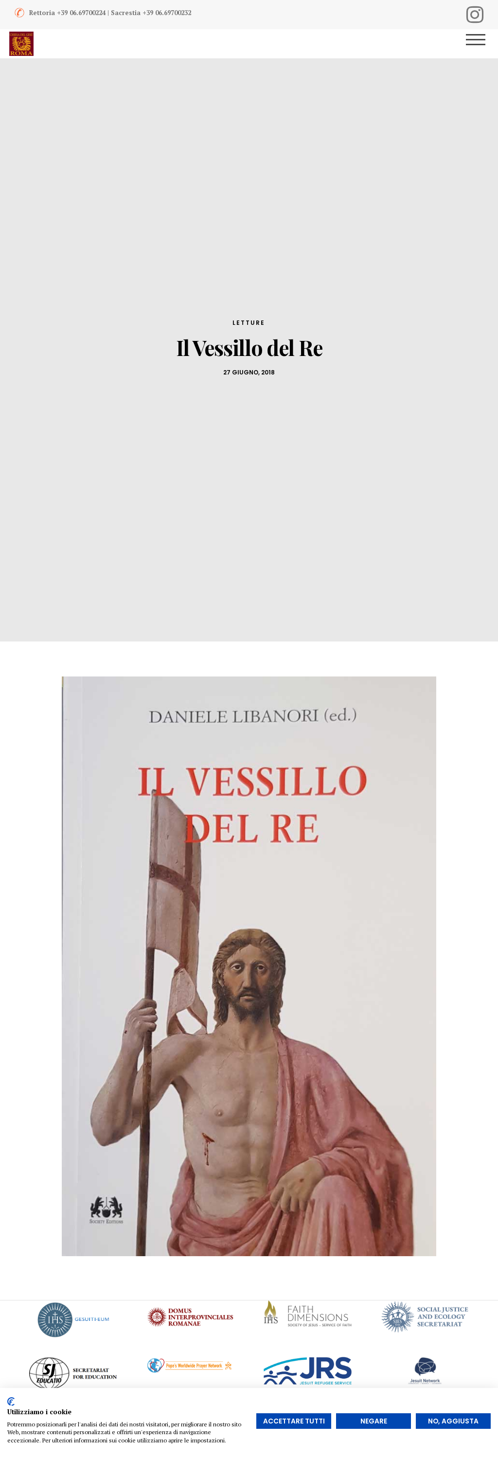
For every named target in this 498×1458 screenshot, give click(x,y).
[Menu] (482, 43)
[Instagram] (474, 14)
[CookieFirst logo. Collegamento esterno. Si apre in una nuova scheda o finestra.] (11, 1401)
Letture (248, 323)
